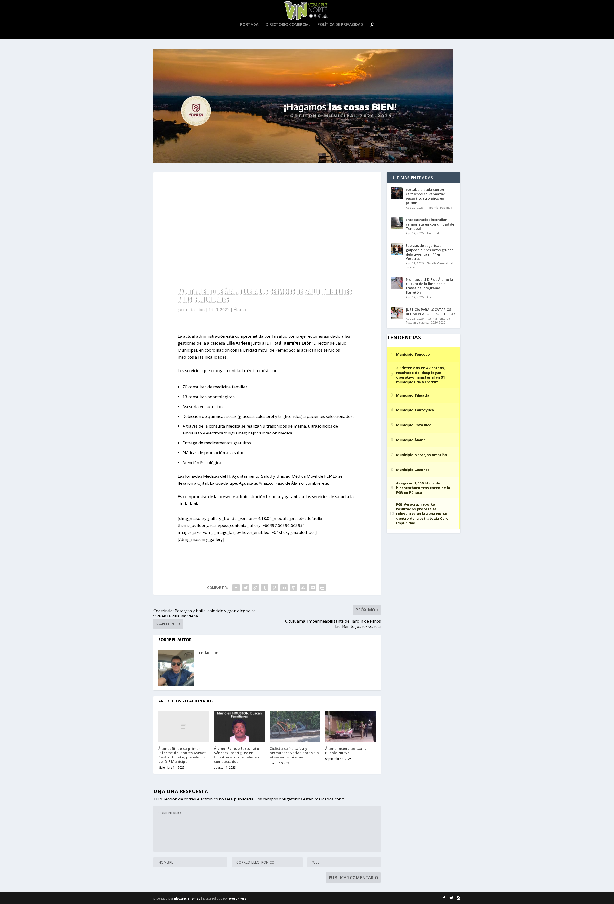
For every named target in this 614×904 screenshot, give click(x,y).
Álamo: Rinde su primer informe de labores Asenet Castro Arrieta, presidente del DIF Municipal (182, 755)
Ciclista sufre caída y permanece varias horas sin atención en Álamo (294, 752)
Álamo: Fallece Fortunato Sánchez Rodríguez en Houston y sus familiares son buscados (236, 755)
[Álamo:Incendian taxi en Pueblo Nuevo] (350, 726)
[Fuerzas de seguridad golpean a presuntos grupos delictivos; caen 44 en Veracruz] (397, 249)
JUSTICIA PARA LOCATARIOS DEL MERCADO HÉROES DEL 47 (430, 311)
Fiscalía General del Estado (429, 265)
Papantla (433, 208)
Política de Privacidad (340, 25)
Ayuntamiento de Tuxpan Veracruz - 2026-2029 (428, 320)
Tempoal (433, 233)
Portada (249, 25)
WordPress (237, 898)
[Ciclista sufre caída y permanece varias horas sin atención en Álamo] (295, 726)
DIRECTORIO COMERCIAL (288, 25)
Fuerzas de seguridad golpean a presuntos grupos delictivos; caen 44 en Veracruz (429, 252)
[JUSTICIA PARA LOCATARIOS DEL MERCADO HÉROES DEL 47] (397, 313)
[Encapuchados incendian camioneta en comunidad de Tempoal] (397, 223)
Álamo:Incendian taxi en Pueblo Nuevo (347, 750)
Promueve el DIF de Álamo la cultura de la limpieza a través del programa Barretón (429, 286)
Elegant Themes (187, 898)
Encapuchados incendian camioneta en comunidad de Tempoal (430, 224)
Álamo (239, 309)
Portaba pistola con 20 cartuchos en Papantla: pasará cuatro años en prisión (425, 196)
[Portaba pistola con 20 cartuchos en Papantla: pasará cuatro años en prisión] (397, 193)
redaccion (194, 309)
